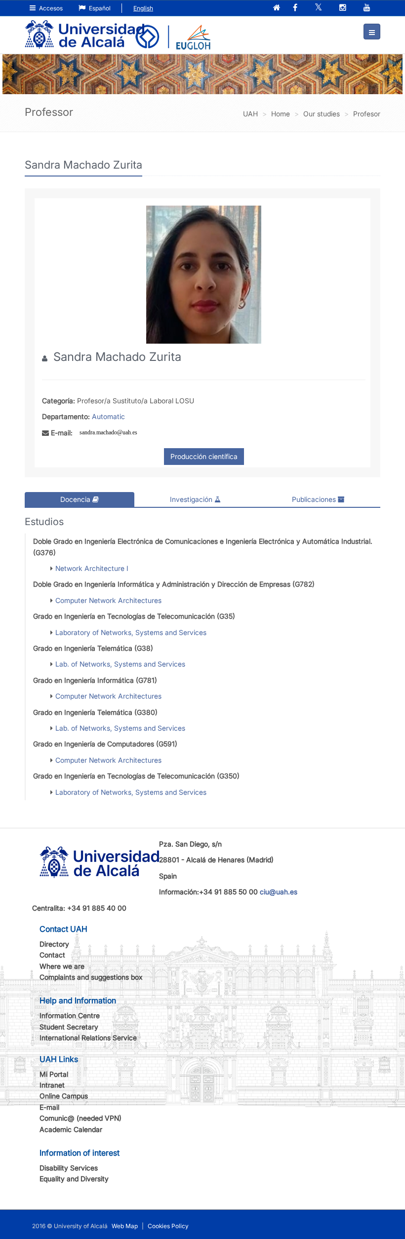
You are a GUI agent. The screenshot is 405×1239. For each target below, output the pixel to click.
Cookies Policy (168, 1226)
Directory (54, 944)
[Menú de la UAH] (372, 31)
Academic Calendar (71, 1129)
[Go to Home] (84, 27)
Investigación (192, 499)
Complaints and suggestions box (91, 977)
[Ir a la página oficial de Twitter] (319, 8)
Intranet (52, 1085)
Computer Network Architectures (108, 600)
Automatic (108, 416)
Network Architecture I (91, 568)
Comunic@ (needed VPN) (81, 1118)
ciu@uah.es (278, 891)
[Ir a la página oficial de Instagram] (343, 8)
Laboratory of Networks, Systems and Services (130, 632)
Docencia (76, 499)
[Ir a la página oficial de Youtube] (368, 8)
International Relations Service (88, 1037)
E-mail (49, 1107)
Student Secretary (69, 1027)
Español (99, 8)
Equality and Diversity (74, 1178)
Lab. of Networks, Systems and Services (120, 664)
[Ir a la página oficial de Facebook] (296, 8)
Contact (52, 955)
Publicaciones (315, 499)
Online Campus (64, 1096)
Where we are (62, 966)
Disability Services (69, 1168)
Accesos (50, 8)
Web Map (125, 1226)
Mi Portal (54, 1074)
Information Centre (70, 1015)
